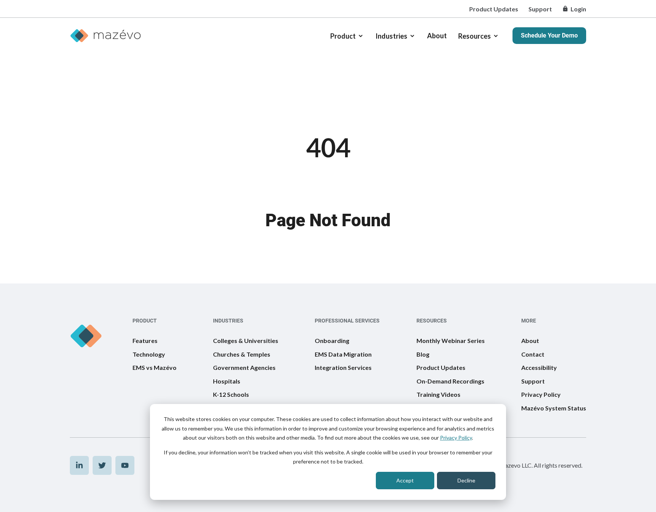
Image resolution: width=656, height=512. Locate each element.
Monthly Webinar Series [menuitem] (450, 340)
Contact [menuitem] (532, 354)
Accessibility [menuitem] (539, 367)
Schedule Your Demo (549, 35)
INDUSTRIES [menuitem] (228, 321)
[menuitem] (79, 465)
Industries (391, 36)
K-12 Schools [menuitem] (231, 394)
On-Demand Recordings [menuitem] (450, 381)
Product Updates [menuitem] (493, 9)
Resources (474, 36)
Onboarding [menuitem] (332, 340)
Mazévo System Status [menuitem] (553, 408)
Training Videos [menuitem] (438, 394)
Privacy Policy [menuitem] (541, 394)
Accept (405, 480)
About (437, 35)
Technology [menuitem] (148, 354)
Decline (466, 480)
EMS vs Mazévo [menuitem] (154, 367)
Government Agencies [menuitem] (244, 367)
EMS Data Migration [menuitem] (343, 354)
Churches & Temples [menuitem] (241, 354)
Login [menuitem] (578, 9)
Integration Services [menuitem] (343, 367)
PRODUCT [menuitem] (144, 321)
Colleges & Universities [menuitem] (245, 340)
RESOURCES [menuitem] (431, 321)
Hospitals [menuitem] (226, 381)
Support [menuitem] (540, 9)
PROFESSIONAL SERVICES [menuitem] (347, 321)
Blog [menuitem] (422, 354)
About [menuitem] (530, 340)
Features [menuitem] (145, 340)
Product (343, 36)
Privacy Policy (456, 437)
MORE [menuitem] (528, 321)
